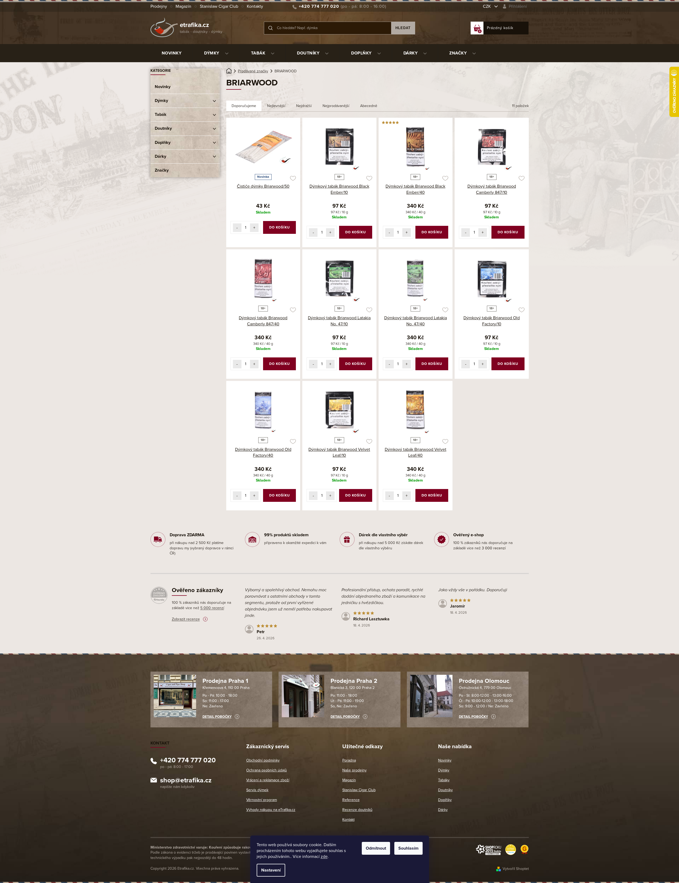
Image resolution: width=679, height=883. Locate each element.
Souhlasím (408, 848)
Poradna (349, 760)
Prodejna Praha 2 (354, 680)
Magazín (183, 6)
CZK (487, 6)
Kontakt (348, 819)
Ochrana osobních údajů (266, 770)
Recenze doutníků (357, 809)
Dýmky (161, 100)
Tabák (160, 114)
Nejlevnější (276, 106)
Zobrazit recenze (186, 619)
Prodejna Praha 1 (225, 680)
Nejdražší (304, 106)
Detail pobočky (217, 717)
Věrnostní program (261, 800)
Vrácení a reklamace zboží (267, 780)
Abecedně (368, 106)
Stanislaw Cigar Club (219, 6)
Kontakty (255, 6)
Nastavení (271, 870)
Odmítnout (376, 848)
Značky (162, 170)
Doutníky (163, 128)
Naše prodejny (354, 770)
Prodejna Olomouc (484, 680)
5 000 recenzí (212, 608)
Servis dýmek (257, 790)
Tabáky (444, 780)
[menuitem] (171, 53)
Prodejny (158, 6)
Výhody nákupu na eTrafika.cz (270, 809)
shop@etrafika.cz (186, 781)
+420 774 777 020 (188, 761)
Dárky (160, 156)
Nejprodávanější (336, 106)
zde (324, 856)
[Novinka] (263, 146)
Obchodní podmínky (263, 760)
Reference (351, 800)
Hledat (403, 28)
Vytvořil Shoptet (516, 868)
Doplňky (162, 142)
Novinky (162, 86)
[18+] (339, 146)
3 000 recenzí (494, 548)
